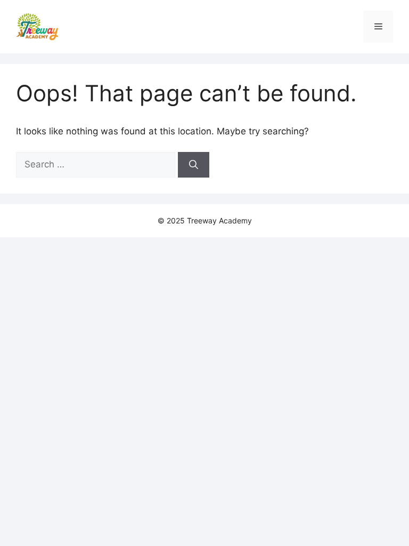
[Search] (193, 165)
